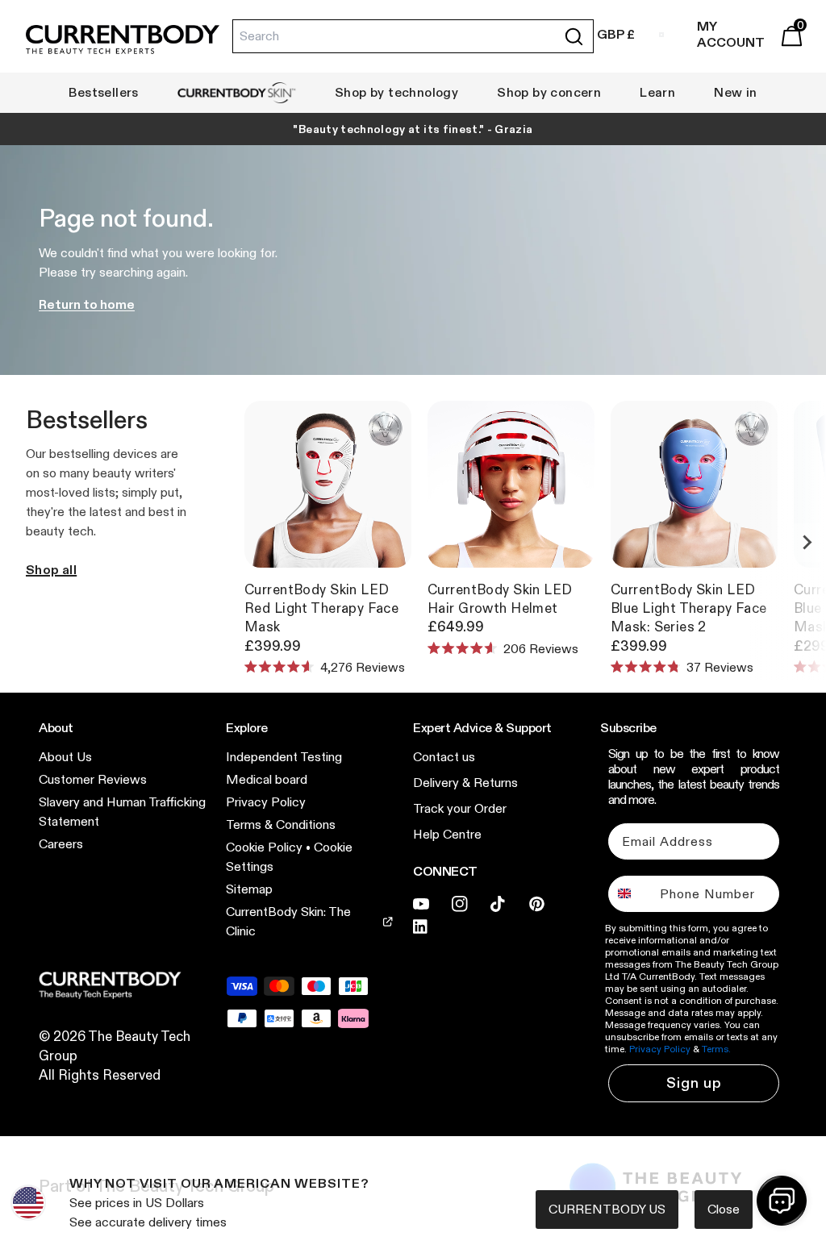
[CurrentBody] (122, 40)
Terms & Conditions (281, 824)
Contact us (444, 756)
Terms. (716, 1049)
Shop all (51, 569)
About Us (65, 756)
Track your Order (460, 808)
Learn (657, 92)
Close (723, 1209)
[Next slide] (806, 542)
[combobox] (630, 893)
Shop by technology (396, 92)
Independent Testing (284, 756)
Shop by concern (549, 92)
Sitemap (249, 889)
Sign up (694, 1083)
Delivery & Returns (465, 782)
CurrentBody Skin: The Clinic (288, 921)
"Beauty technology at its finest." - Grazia (412, 129)
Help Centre (447, 834)
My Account (731, 34)
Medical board (266, 779)
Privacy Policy (266, 802)
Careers (61, 844)
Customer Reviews (93, 779)
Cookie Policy (264, 847)
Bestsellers (103, 92)
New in (735, 92)
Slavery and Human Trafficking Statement (122, 811)
